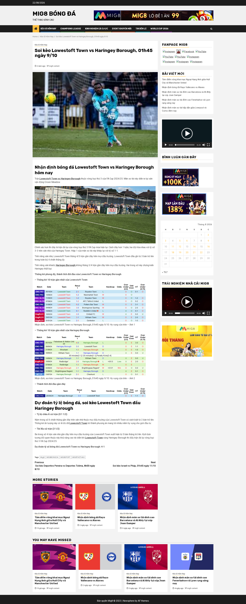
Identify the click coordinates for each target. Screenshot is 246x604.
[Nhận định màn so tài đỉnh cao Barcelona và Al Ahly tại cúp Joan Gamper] (138, 497)
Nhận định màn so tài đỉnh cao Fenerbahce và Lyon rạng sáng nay (190, 580)
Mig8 (42, 457)
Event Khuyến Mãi (121, 28)
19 (180, 252)
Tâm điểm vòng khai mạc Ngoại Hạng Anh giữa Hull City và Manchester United (52, 520)
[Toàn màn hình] (208, 144)
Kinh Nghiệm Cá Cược (96, 28)
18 (173, 252)
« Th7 (164, 272)
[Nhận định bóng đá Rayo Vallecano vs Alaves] (95, 497)
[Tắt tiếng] (203, 144)
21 (194, 252)
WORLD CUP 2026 (159, 28)
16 (208, 246)
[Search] (211, 29)
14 (194, 246)
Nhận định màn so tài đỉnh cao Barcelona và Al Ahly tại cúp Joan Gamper (137, 520)
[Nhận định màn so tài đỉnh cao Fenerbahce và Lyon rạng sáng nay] (192, 557)
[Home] (35, 29)
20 (187, 252)
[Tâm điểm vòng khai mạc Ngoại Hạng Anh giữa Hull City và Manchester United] (52, 497)
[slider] (184, 145)
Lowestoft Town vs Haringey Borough (59, 178)
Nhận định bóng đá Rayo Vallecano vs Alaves (91, 519)
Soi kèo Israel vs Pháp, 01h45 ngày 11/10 (134, 464)
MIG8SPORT (65, 457)
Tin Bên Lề (141, 28)
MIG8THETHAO (78, 457)
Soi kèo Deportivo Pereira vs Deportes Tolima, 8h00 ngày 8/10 (65, 466)
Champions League (70, 28)
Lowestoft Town (78, 423)
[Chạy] (165, 144)
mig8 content (54, 66)
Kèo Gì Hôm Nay (48, 28)
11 (173, 246)
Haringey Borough (66, 265)
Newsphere (128, 600)
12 (180, 246)
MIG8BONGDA (52, 457)
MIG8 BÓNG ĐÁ (54, 13)
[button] (187, 133)
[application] (187, 133)
